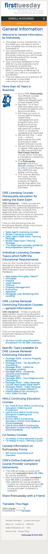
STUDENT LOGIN (24, 23)
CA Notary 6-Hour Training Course (24, 440)
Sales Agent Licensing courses (22, 232)
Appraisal (11, 291)
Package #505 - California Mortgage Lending (19, 368)
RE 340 (15, 479)
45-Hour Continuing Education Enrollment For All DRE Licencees (23, 341)
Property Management (18, 287)
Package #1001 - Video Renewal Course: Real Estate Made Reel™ (23, 383)
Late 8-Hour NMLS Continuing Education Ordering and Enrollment (22, 414)
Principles (11, 278)
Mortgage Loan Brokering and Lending (22, 295)
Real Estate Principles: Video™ (22, 276)
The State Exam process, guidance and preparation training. (24, 246)
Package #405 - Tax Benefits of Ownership (22, 364)
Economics (11, 289)
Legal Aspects (13, 283)
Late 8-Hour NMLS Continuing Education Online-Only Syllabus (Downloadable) (23, 427)
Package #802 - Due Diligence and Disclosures (24, 379)
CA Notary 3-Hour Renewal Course (24, 438)
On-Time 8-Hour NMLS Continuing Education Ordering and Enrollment (24, 408)
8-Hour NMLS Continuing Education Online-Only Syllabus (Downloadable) (23, 421)
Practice (10, 280)
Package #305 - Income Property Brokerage (23, 359)
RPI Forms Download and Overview (19, 454)
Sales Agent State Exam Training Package (23, 237)
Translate (25, 510)
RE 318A (38, 473)
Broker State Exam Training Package (20, 241)
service (21, 165)
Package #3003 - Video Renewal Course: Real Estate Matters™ (23, 388)
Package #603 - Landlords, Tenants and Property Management (20, 373)
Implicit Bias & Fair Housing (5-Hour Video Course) (22, 392)
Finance (10, 285)
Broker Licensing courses (19, 234)
